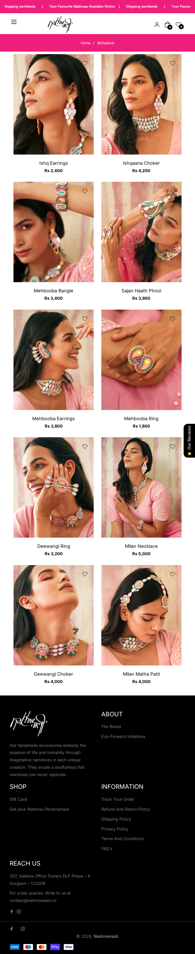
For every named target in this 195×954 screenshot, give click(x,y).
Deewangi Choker (53, 674)
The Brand (111, 726)
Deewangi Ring (53, 546)
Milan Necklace (141, 546)
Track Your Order (117, 799)
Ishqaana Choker (141, 163)
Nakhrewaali (106, 936)
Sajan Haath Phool (141, 290)
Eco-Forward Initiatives (123, 736)
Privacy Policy (114, 828)
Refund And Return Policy (125, 809)
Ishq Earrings (53, 163)
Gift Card (18, 799)
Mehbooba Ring (141, 418)
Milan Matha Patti (141, 674)
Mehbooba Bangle (53, 290)
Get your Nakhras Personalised (39, 809)
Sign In (157, 25)
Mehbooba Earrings (53, 418)
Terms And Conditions (122, 838)
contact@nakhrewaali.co (33, 900)
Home (85, 43)
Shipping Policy (116, 819)
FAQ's (106, 848)
